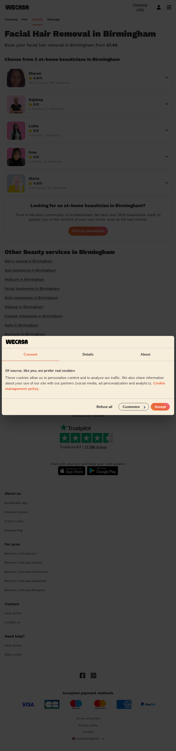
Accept (160, 407)
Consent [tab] (30, 354)
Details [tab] (88, 354)
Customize (131, 407)
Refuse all (104, 407)
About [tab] (145, 354)
